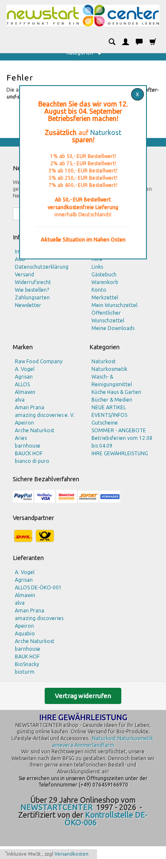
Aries (21, 438)
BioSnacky (27, 664)
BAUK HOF (27, 656)
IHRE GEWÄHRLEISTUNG (120, 453)
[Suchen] (112, 42)
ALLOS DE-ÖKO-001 (38, 587)
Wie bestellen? (32, 290)
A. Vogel (24, 369)
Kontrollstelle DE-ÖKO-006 (106, 818)
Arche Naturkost (34, 430)
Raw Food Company (39, 361)
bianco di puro (32, 461)
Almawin (25, 392)
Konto (99, 290)
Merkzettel (105, 297)
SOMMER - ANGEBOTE (119, 430)
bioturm (24, 672)
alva (20, 399)
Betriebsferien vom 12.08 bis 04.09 (122, 441)
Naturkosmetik (109, 369)
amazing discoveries (39, 618)
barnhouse (27, 445)
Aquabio (25, 633)
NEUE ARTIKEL (109, 407)
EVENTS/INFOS (109, 415)
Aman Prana (29, 407)
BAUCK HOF (29, 453)
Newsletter (28, 305)
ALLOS (22, 384)
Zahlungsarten (32, 297)
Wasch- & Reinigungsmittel (112, 380)
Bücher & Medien (112, 399)
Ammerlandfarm (94, 745)
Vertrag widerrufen (83, 695)
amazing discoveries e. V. (44, 415)
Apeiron (24, 422)
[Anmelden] (125, 42)
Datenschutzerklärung (42, 267)
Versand (24, 274)
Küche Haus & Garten (116, 392)
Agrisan (24, 376)
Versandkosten (71, 853)
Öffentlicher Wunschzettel (108, 316)
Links (97, 267)
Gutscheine (105, 422)
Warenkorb (105, 282)
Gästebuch (104, 274)
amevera (62, 745)
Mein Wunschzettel (114, 305)
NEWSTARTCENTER (56, 807)
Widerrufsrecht (33, 282)
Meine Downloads (113, 328)
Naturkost (105, 132)
